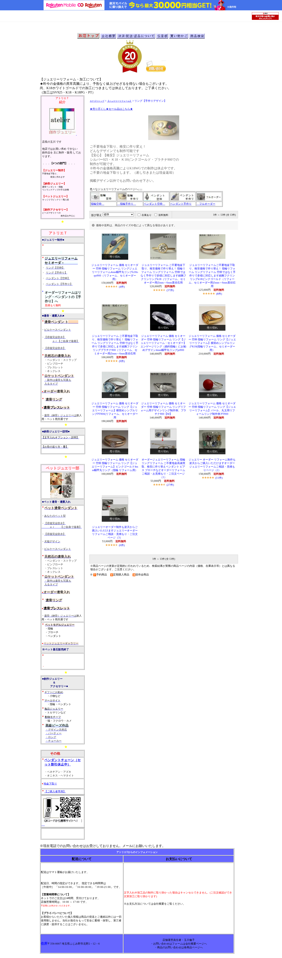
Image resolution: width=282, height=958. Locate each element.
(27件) (170, 484)
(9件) (122, 361)
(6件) (122, 545)
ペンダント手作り (181, 203)
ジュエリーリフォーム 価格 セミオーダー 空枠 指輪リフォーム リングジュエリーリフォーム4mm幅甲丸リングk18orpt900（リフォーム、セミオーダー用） (114, 272)
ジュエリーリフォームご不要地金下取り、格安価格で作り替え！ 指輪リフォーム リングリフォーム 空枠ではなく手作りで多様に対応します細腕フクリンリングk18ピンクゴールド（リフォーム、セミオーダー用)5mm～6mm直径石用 (212, 276)
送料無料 (163, 215)
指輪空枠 (97, 203)
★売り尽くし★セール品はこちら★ (111, 109)
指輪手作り (126, 203)
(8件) (219, 293)
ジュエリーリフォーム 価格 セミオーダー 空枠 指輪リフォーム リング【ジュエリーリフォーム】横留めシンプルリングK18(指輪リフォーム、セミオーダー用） (212, 343)
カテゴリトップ (97, 101)
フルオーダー (206, 203)
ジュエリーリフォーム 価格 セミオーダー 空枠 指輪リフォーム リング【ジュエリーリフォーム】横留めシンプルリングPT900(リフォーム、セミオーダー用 (114, 410)
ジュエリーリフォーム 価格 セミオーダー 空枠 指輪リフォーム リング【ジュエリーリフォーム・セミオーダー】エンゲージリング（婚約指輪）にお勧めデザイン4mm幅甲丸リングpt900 (163, 343)
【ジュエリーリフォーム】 (119, 101)
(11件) (219, 477)
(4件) (122, 286)
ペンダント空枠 (154, 203)
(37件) (170, 290)
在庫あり (147, 215)
